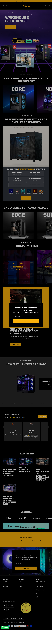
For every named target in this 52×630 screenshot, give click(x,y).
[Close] (40, 305)
